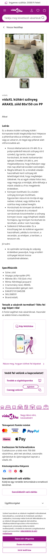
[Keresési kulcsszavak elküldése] (43, 18)
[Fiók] (32, 10)
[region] (24, 531)
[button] (24, 503)
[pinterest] (15, 471)
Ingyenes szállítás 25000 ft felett (24, 2)
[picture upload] (24, 344)
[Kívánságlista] (38, 10)
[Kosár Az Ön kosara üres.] (44, 10)
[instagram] (10, 471)
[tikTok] (21, 471)
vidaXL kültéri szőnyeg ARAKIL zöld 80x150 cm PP (22, 101)
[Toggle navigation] (5, 10)
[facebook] (4, 471)
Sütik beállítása (24, 550)
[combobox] (24, 18)
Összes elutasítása (24, 544)
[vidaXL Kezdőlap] (16, 10)
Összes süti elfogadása (24, 539)
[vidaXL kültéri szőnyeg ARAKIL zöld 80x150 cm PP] (24, 56)
